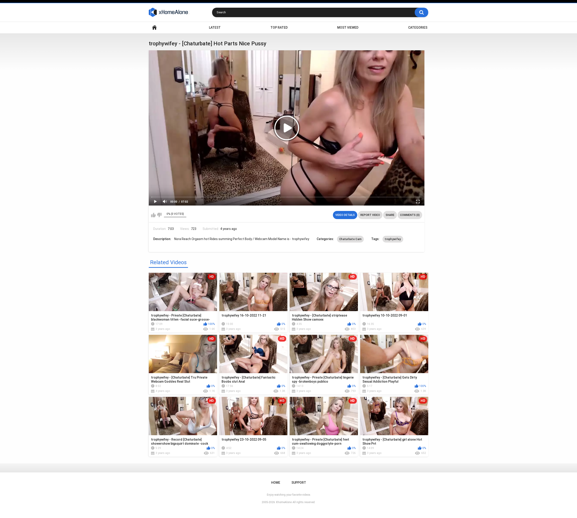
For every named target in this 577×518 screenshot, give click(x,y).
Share (390, 215)
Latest (215, 27)
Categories (417, 27)
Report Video (370, 215)
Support (298, 482)
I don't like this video (159, 215)
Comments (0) (410, 215)
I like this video (153, 215)
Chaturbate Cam (350, 239)
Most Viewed (347, 27)
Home (154, 27)
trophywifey (393, 239)
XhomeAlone (284, 502)
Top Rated (279, 27)
